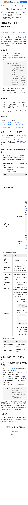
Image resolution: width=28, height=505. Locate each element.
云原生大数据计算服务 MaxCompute (12, 12)
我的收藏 (23, 32)
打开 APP (23, 2)
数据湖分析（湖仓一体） (8, 14)
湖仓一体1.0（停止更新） (20, 14)
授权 (21, 143)
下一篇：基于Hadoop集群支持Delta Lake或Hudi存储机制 (19, 427)
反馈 (16, 434)
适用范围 (22, 157)
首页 (2, 12)
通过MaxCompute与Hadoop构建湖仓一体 (12, 17)
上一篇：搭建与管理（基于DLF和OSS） (6, 427)
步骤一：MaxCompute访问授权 (11, 122)
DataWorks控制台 (10, 155)
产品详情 (13, 32)
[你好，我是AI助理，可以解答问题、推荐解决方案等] (19, 5)
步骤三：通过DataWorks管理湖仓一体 (13, 127)
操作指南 (23, 12)
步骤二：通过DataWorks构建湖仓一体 (13, 125)
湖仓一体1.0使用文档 (7, 15)
